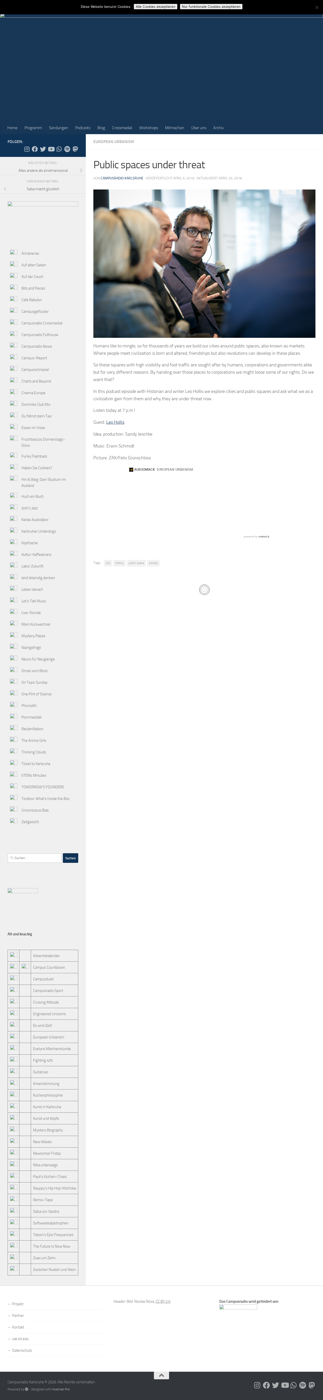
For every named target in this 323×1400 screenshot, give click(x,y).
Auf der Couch (32, 276)
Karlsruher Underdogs (38, 531)
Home (12, 127)
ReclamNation (32, 729)
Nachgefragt (31, 647)
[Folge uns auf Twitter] (43, 149)
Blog (101, 127)
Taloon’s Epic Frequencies (53, 1234)
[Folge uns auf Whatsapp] (59, 149)
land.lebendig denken (38, 578)
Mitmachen (174, 127)
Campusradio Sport (48, 990)
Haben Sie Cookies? (36, 468)
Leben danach (32, 589)
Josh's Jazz (29, 508)
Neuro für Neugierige (38, 659)
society (153, 563)
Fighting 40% (43, 1060)
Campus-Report (34, 358)
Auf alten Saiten (33, 265)
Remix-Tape (43, 1200)
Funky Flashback (34, 456)
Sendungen (58, 127)
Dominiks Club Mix (35, 404)
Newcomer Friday (47, 1153)
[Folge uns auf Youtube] (51, 149)
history (119, 563)
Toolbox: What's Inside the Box (45, 798)
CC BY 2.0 (163, 1301)
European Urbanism (113, 141)
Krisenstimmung (46, 1083)
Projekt (17, 1304)
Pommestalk (31, 717)
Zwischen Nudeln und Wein (54, 1269)
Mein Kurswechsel (35, 624)
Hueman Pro (61, 1389)
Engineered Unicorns (49, 1014)
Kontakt (18, 1327)
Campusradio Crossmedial (41, 323)
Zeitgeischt (30, 822)
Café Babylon (31, 300)
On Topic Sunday (34, 682)
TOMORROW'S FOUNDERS (42, 787)
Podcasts (82, 127)
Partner (18, 1315)
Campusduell (43, 979)
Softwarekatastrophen (50, 1223)
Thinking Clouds (33, 752)
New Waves (42, 1142)
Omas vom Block (34, 671)
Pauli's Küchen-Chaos (50, 1176)
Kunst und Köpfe (46, 1118)
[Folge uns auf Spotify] (67, 149)
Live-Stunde (31, 612)
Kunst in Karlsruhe (47, 1107)
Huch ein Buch (32, 496)
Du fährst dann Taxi (36, 416)
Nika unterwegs (45, 1165)
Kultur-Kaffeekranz (36, 554)
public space (136, 563)
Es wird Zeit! (42, 1025)
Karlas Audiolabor (34, 519)
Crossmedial (122, 127)
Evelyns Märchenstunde (52, 1049)
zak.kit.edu (20, 1339)
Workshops (148, 127)
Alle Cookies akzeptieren (155, 7)
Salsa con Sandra (46, 1211)
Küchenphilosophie (48, 1095)
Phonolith (29, 705)
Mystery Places (33, 636)
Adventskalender (46, 956)
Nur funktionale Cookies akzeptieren (211, 7)
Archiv (218, 127)
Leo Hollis (115, 422)
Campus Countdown (49, 967)
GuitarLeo (40, 1072)
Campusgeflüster (35, 311)
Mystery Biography (48, 1130)
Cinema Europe (33, 393)
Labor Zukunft (32, 566)
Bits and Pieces (33, 288)
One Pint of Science (36, 694)
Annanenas (30, 253)
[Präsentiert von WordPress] (26, 1389)
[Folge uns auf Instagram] (27, 149)
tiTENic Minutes (33, 775)
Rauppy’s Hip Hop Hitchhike (54, 1188)
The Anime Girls (33, 740)
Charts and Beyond (36, 381)
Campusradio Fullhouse (39, 335)
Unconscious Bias (35, 810)
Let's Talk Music (33, 601)
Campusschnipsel (35, 369)
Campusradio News (36, 346)
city (108, 563)
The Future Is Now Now (51, 1246)
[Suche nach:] (35, 858)
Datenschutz (22, 1350)
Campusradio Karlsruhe (122, 178)
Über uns (198, 127)
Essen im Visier (33, 427)
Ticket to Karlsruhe (35, 764)
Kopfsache (29, 543)
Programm (33, 127)
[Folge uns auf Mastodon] (75, 149)
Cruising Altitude (46, 1002)
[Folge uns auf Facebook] (35, 149)
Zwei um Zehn (44, 1258)
